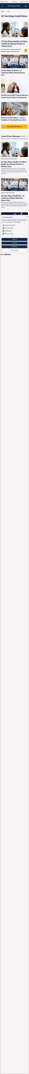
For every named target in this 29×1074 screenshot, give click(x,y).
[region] (14, 644)
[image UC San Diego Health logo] (14, 6)
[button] (26, 6)
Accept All (14, 243)
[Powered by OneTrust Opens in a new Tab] (5, 254)
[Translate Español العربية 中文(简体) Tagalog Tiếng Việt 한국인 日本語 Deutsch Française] (14, 1)
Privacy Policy (17, 222)
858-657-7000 (25, 1)
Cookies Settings (14, 250)
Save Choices (14, 246)
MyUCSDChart (5, 1)
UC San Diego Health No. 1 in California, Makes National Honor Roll (12, 198)
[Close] (27, 216)
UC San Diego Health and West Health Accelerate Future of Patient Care (13, 164)
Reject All (14, 239)
